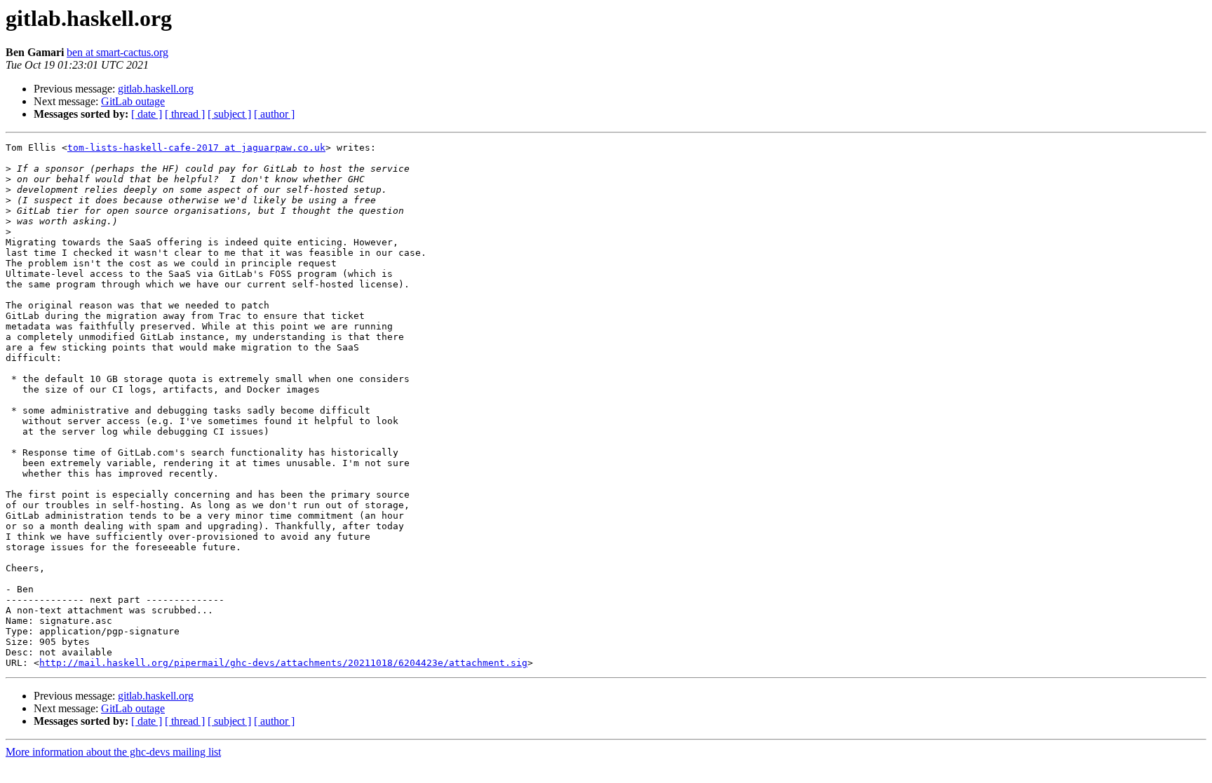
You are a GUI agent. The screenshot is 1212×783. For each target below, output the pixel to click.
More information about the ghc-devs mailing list (113, 752)
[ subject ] (229, 114)
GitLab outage (133, 101)
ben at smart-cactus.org (117, 52)
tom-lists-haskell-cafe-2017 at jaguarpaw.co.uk (196, 147)
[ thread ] (185, 114)
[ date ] (146, 114)
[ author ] (274, 114)
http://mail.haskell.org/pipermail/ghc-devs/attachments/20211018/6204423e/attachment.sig (283, 663)
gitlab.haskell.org (156, 89)
